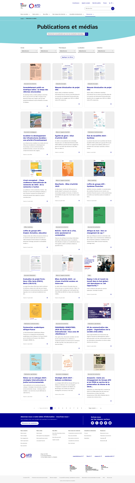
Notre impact (39, 433)
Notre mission (23, 433)
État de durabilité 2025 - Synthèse (97, 137)
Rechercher (112, 8)
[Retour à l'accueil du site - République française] (38, 6)
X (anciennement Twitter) (96, 423)
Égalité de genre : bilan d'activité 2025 (64, 137)
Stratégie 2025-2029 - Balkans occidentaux (64, 379)
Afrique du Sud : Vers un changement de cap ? (97, 232)
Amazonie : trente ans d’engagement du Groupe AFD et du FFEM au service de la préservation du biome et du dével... (99, 382)
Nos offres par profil (56, 437)
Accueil (22, 18)
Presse (105, 3)
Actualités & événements (76, 14)
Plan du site (109, 477)
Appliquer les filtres (67, 57)
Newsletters (86, 438)
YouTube (101, 423)
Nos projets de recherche (73, 438)
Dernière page (101, 408)
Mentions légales (53, 477)
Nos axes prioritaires (72, 435)
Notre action (36, 14)
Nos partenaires (24, 443)
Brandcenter (102, 440)
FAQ (104, 477)
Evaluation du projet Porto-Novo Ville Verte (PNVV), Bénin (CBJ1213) (34, 281)
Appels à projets (86, 3)
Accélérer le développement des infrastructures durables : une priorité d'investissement (35, 138)
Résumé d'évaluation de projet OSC (67, 89)
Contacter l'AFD (26, 477)
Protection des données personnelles (39, 477)
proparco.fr (97, 456)
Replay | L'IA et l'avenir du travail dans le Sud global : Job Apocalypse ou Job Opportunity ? (98, 282)
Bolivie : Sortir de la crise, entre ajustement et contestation (65, 233)
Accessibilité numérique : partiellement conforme (69, 477)
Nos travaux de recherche (59, 14)
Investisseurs (75, 3)
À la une (86, 433)
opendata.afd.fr (109, 456)
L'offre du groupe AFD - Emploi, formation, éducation (35, 232)
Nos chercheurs (71, 443)
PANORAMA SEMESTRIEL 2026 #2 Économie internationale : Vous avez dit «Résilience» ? (67, 330)
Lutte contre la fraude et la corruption (67, 480)
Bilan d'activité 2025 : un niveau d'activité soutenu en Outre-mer (66, 281)
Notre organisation (24, 440)
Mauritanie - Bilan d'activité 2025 (66, 185)
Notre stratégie (24, 435)
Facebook (92, 423)
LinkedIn (105, 423)
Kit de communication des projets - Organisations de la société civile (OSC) (98, 329)
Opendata (102, 438)
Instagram (110, 423)
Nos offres (45, 14)
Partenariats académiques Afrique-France (33, 328)
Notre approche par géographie (43, 435)
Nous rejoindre (24, 445)
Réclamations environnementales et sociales (91, 477)
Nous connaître (24, 14)
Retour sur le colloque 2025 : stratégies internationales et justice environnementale (35, 380)
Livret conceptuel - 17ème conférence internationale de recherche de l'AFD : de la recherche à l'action (34, 183)
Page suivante (92, 408)
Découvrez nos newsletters (29, 423)
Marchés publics (96, 3)
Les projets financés (41, 440)
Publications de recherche (105, 435)
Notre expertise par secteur (42, 438)
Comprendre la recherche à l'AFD (75, 433)
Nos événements (87, 435)
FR (111, 3)
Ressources (89, 14)
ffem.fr (88, 456)
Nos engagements (24, 438)
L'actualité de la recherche (73, 440)
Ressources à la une (104, 433)
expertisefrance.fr (77, 456)
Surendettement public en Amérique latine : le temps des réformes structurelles (35, 90)
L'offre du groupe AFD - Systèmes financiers (96, 185)
